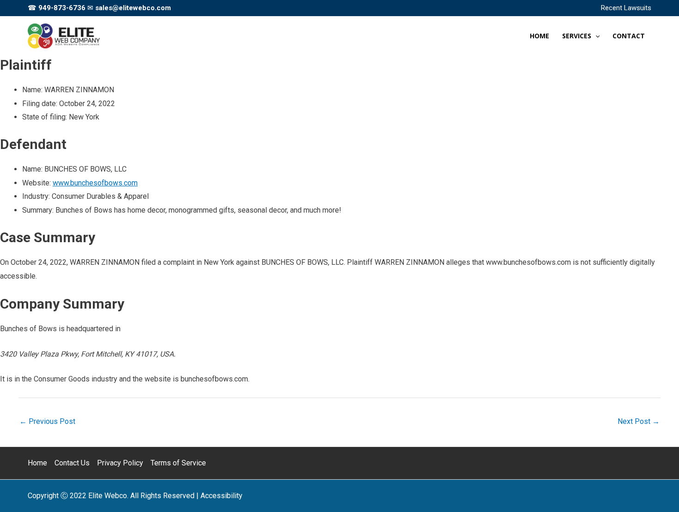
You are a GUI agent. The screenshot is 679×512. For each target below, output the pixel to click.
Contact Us (72, 462)
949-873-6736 (61, 8)
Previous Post (47, 421)
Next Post (639, 421)
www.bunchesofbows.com (95, 183)
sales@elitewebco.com (133, 8)
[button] (595, 36)
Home (37, 462)
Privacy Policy (120, 462)
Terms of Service (178, 462)
